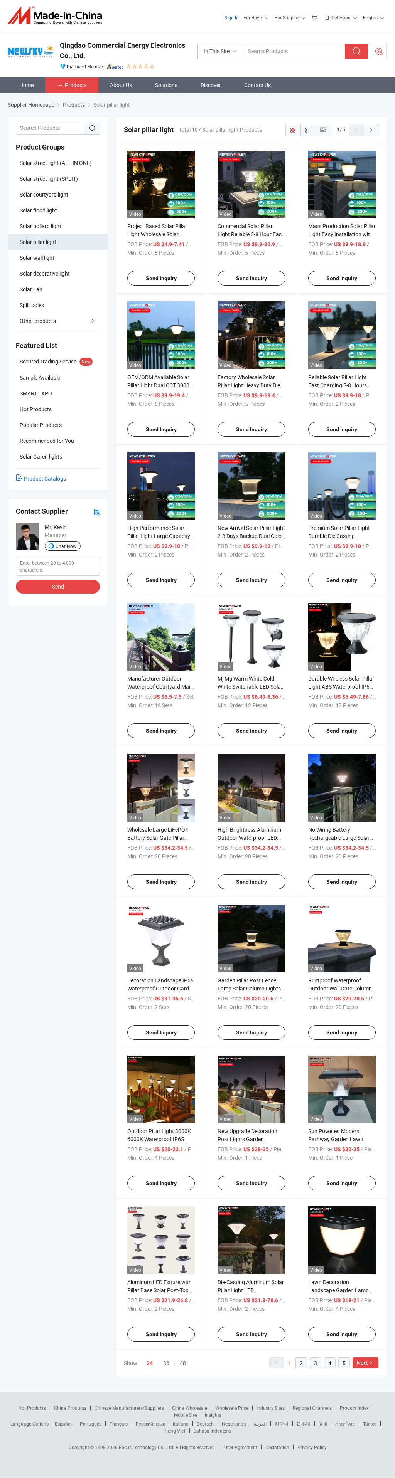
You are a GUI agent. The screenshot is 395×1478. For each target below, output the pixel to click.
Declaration (277, 1447)
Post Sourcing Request (379, 51)
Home (26, 85)
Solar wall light (37, 257)
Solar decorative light (45, 273)
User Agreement (240, 1447)
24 (150, 1363)
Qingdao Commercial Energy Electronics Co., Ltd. (122, 50)
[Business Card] (97, 511)
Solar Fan (31, 289)
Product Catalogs (45, 478)
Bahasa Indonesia (212, 1431)
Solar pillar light (38, 241)
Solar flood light (38, 210)
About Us (121, 85)
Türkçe (369, 1424)
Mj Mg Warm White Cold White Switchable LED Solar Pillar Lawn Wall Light (250, 686)
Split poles (32, 305)
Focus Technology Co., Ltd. (147, 1447)
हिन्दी (323, 1424)
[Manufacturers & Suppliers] (57, 15)
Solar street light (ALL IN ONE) (56, 162)
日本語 (304, 1424)
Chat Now (66, 546)
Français (119, 1424)
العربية (260, 1424)
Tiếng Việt (175, 1431)
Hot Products (32, 1408)
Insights (213, 1415)
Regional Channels (312, 1408)
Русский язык (150, 1424)
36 (166, 1363)
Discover (211, 85)
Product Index (354, 1408)
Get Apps (340, 17)
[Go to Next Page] (371, 130)
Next (362, 1362)
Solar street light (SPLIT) (49, 178)
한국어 (282, 1424)
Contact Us (257, 85)
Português (90, 1424)
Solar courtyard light (44, 194)
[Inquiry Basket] (315, 17)
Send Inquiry (161, 278)
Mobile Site (185, 1415)
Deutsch (205, 1424)
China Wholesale (189, 1408)
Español (63, 1424)
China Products (70, 1408)
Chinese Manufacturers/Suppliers (129, 1408)
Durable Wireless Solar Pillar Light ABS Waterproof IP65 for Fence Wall (341, 686)
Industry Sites (271, 1408)
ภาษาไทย (345, 1424)
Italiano (181, 1424)
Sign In (232, 17)
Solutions (166, 85)
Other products (38, 321)
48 (183, 1363)
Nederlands (234, 1424)
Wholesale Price (231, 1408)
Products (76, 85)
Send (58, 586)
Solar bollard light (40, 226)
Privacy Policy (312, 1447)
